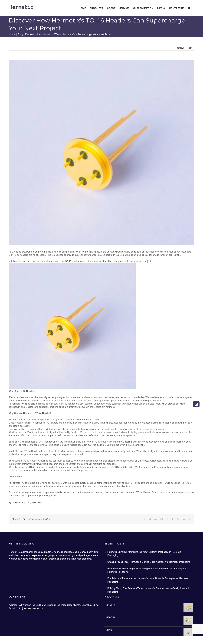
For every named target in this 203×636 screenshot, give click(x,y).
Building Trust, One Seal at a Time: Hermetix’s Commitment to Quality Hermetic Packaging (148, 589)
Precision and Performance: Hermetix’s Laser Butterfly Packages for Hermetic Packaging (148, 579)
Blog (40, 502)
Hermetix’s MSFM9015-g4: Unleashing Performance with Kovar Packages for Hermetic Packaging (147, 570)
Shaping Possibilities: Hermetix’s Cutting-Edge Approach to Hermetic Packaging (148, 561)
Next (189, 47)
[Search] (189, 8)
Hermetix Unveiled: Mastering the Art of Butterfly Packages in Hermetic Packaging (144, 553)
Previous (180, 47)
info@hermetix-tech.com (30, 608)
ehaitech (16, 502)
